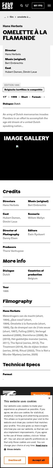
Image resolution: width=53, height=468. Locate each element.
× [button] (49, 398)
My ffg (38, 5)
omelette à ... (24, 16)
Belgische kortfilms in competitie (23, 89)
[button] (26, 449)
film (12, 16)
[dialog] (27, 431)
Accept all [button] (38, 460)
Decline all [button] (14, 460)
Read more (41, 445)
